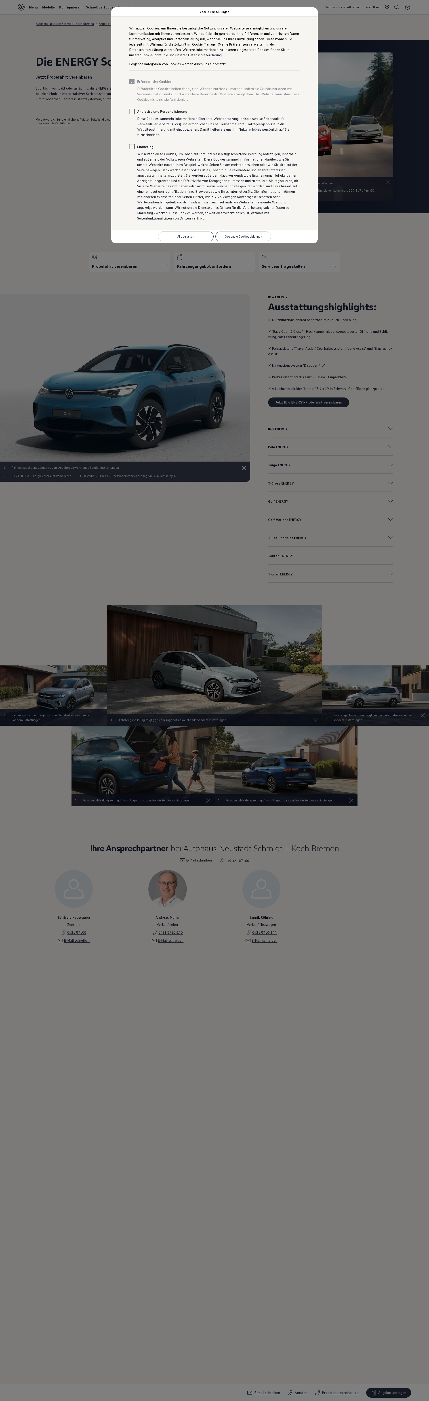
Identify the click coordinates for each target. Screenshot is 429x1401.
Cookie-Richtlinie (155, 55)
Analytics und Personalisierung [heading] (162, 111)
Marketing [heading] (145, 146)
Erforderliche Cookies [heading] (154, 81)
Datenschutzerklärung (205, 55)
